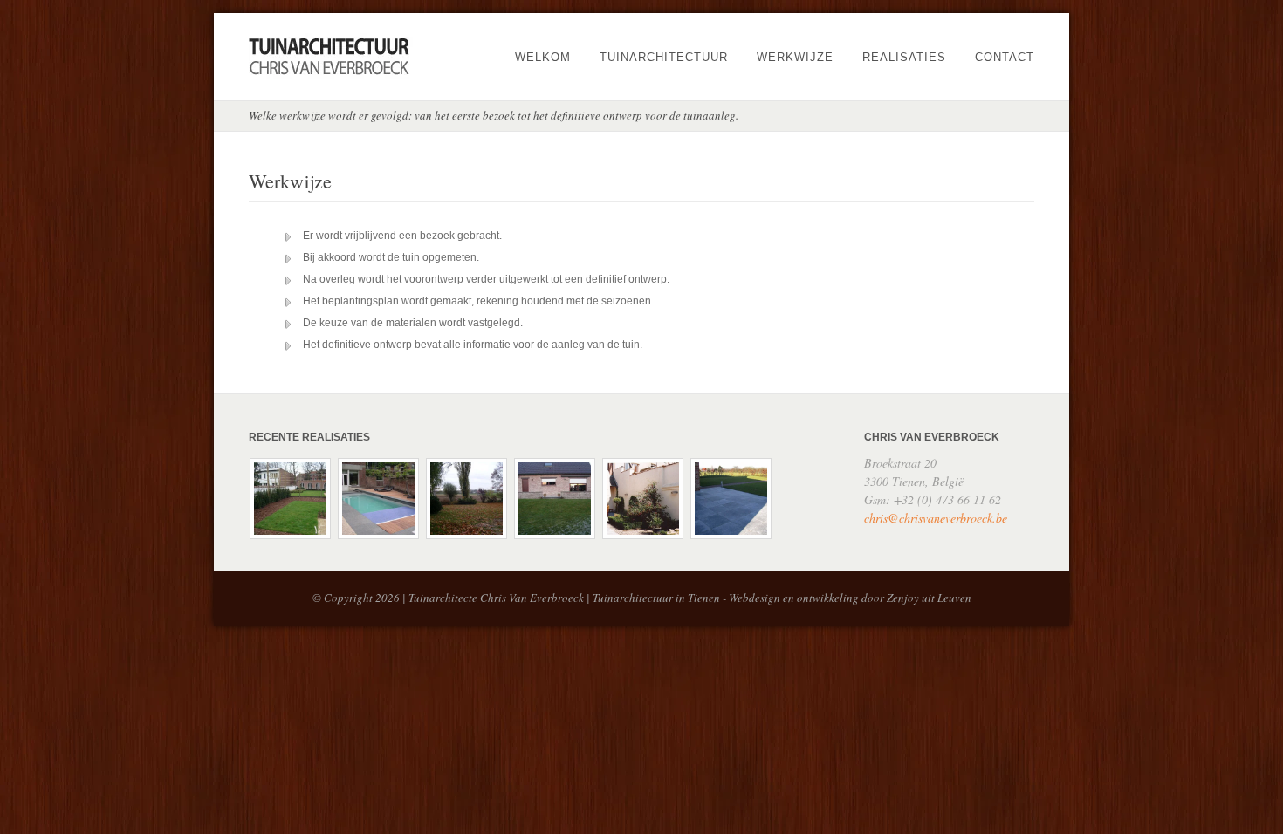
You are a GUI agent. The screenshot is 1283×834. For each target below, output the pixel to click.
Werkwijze (795, 57)
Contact (1004, 57)
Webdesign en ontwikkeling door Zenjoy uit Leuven (850, 597)
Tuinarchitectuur (664, 57)
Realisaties (904, 57)
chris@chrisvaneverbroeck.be (935, 517)
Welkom (543, 57)
